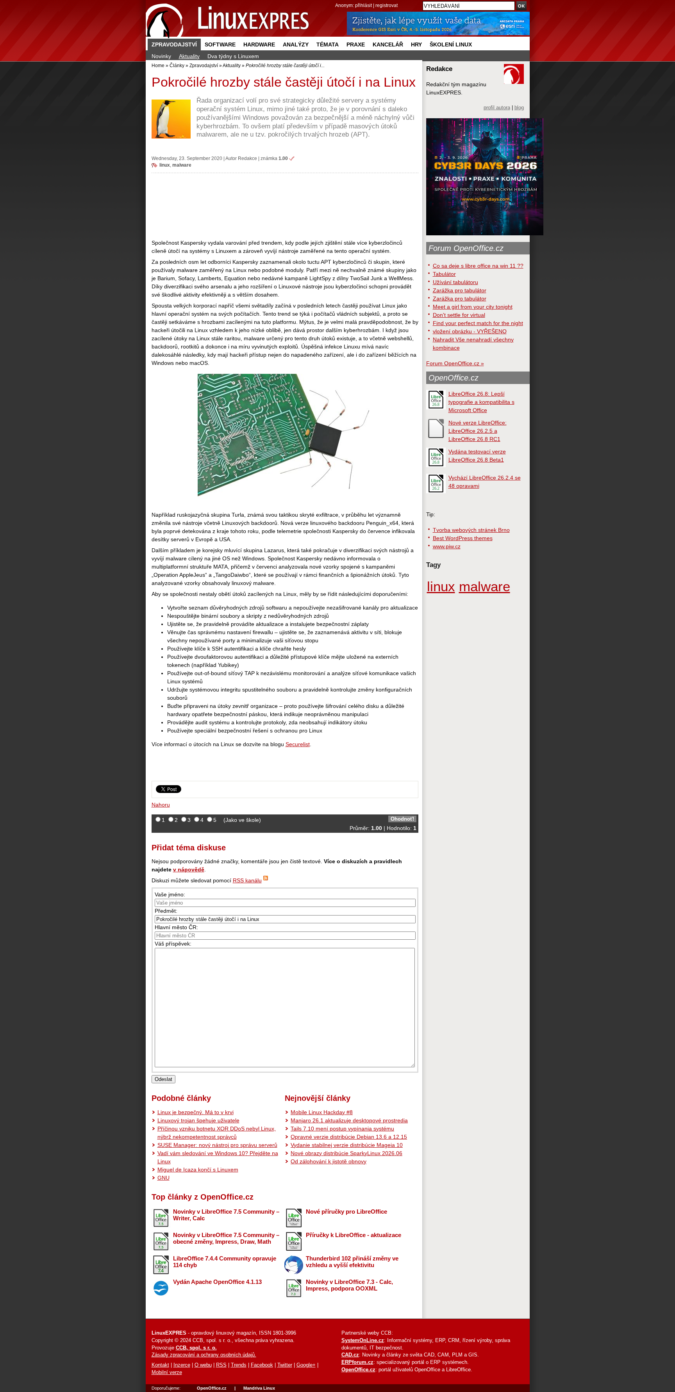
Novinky (161, 56)
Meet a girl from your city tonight (472, 307)
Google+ (306, 1365)
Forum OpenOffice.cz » (455, 363)
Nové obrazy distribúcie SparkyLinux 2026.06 (346, 1153)
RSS (221, 1365)
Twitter (284, 1365)
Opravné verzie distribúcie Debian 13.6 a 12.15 (349, 1137)
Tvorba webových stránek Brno (471, 530)
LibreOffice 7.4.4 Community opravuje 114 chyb (224, 1261)
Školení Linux (451, 44)
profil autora (497, 107)
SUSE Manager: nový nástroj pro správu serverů (217, 1145)
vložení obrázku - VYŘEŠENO (470, 331)
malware (181, 164)
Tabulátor (444, 274)
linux (164, 164)
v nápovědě (188, 869)
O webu (203, 1365)
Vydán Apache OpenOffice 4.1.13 (217, 1281)
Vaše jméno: (170, 894)
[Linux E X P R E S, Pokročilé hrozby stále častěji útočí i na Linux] (228, 19)
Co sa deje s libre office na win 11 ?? (478, 266)
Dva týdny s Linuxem (233, 56)
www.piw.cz (447, 546)
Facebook (262, 1365)
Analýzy (296, 44)
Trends (238, 1365)
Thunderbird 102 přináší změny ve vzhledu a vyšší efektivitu (352, 1261)
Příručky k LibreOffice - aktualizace (353, 1235)
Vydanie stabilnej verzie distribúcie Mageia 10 (347, 1145)
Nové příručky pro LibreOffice (346, 1211)
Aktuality (189, 56)
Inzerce (181, 1365)
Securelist (298, 744)
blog (519, 107)
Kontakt (160, 1365)
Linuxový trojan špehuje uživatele (198, 1120)
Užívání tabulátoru (455, 282)
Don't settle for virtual (459, 315)
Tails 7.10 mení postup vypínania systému (342, 1128)
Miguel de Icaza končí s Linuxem (197, 1169)
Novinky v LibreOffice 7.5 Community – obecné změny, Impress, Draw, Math (226, 1238)
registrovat (386, 5)
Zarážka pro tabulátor (459, 290)
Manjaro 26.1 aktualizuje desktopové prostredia (349, 1120)
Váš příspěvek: (173, 943)
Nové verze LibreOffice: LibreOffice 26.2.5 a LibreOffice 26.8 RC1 (477, 431)
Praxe (355, 44)
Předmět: (166, 911)
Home (158, 65)
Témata (327, 44)
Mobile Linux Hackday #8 (322, 1112)
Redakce (247, 158)
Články (177, 65)
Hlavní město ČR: (176, 927)
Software (220, 44)
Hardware (259, 44)
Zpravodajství (174, 44)
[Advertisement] (285, 205)
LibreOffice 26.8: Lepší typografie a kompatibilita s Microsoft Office (481, 402)
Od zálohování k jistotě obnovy (328, 1161)
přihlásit (363, 5)
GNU (163, 1178)
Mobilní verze (167, 1372)
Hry (416, 44)
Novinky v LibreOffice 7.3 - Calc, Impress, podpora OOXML (349, 1285)
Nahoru (161, 805)
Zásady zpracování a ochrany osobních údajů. (204, 1355)
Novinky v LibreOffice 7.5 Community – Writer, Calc (226, 1214)
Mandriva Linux (259, 1388)
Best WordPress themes (463, 538)
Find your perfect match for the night (478, 323)
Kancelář (388, 44)
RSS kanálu (247, 880)
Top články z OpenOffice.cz (203, 1197)
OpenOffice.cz (454, 377)
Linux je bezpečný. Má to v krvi (195, 1112)
